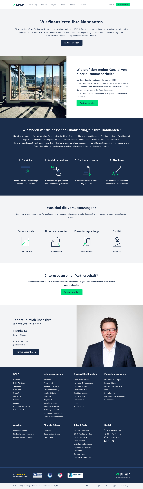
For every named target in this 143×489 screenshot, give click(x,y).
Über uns (16, 380)
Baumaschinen (110, 383)
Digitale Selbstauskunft (82, 457)
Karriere (16, 400)
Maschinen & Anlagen (112, 380)
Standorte (17, 386)
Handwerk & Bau (80, 390)
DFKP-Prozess (79, 441)
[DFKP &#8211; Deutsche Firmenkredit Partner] (123, 475)
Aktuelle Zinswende (81, 430)
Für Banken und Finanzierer (23, 434)
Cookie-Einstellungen (122, 486)
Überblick (47, 380)
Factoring (47, 396)
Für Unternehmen (20, 430)
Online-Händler (79, 396)
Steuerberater (79, 406)
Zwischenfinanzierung (52, 434)
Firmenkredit (48, 383)
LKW (106, 390)
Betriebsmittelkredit (51, 386)
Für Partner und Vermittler (23, 437)
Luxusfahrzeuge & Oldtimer (114, 396)
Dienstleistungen (80, 386)
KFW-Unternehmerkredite (53, 416)
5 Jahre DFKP (18, 410)
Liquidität (47, 430)
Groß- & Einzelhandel (82, 380)
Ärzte (76, 403)
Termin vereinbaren (26, 351)
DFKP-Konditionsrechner (83, 434)
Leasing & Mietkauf (51, 393)
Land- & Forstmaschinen (113, 386)
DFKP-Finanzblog (80, 437)
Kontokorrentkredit (51, 403)
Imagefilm (17, 393)
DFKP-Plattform (19, 383)
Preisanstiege (49, 437)
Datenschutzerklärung (106, 486)
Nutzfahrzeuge (109, 393)
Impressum (94, 486)
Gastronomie (79, 400)
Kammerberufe (79, 410)
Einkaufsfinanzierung (51, 390)
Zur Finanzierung (123, 4)
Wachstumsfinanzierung (53, 413)
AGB (86, 486)
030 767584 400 (114, 430)
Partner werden (71, 42)
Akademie (17, 396)
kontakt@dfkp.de (113, 437)
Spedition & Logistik (81, 393)
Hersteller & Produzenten (83, 383)
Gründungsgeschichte (21, 406)
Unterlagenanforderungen (83, 444)
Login (110, 4)
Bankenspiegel (79, 454)
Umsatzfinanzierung (51, 406)
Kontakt (16, 403)
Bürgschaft (48, 400)
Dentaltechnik (109, 400)
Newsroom (17, 390)
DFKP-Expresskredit (51, 410)
